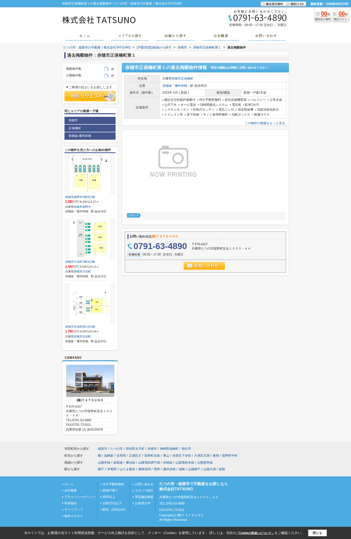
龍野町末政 (152, 455)
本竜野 (112, 469)
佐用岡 (121, 455)
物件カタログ (73, 516)
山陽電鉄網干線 (149, 462)
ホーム (69, 484)
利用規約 (70, 503)
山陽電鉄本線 (185, 462)
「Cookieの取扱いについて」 (255, 533)
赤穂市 (176, 78)
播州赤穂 (181, 85)
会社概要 (70, 490)
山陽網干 (194, 469)
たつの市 (116, 448)
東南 (216, 455)
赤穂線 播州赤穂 (80, 136)
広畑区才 (135, 455)
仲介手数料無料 (113, 484)
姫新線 (118, 462)
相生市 (186, 448)
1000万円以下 (112, 503)
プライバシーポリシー (80, 497)
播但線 (130, 462)
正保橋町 (187, 78)
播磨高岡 (144, 469)
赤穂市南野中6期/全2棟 (80, 197)
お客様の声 (142, 503)
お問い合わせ (144, 484)
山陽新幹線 (205, 462)
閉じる (317, 533)
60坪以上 (109, 497)
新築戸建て (110, 490)
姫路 (222, 469)
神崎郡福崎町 (169, 448)
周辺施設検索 (144, 497)
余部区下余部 (181, 455)
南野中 (86, 206)
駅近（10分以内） (115, 509)
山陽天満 (209, 469)
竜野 (157, 469)
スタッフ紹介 (144, 490)
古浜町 (86, 336)
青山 (166, 455)
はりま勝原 (127, 469)
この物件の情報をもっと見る (265, 123)
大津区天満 (202, 455)
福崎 (182, 469)
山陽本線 (104, 462)
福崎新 (108, 455)
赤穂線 (167, 85)
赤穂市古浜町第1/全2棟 (80, 326)
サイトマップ (73, 509)
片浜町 (86, 271)
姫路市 (102, 448)
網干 (101, 469)
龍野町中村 (230, 455)
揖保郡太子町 (135, 448)
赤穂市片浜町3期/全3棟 (80, 261)
